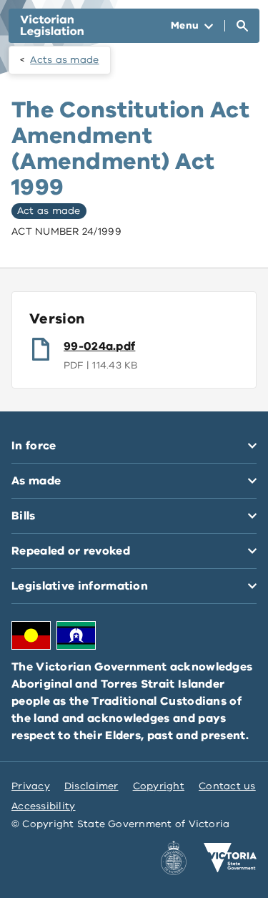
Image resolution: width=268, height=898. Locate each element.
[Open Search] (242, 26)
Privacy (30, 786)
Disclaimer (91, 786)
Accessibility (43, 806)
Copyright (158, 786)
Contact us (227, 786)
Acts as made (64, 60)
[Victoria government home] (230, 858)
